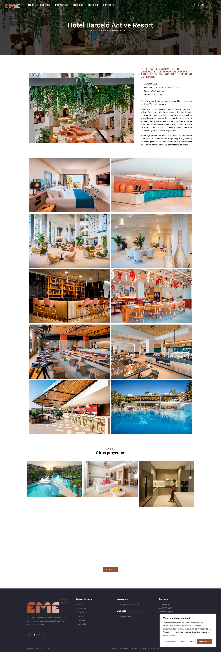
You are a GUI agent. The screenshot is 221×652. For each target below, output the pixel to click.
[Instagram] (198, 5)
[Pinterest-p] (44, 634)
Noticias (93, 5)
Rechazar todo (187, 641)
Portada (95, 31)
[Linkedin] (203, 5)
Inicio (31, 5)
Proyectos (61, 5)
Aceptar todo (204, 641)
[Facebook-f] (194, 5)
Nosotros (44, 5)
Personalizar (170, 641)
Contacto (108, 5)
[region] (188, 630)
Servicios (78, 5)
